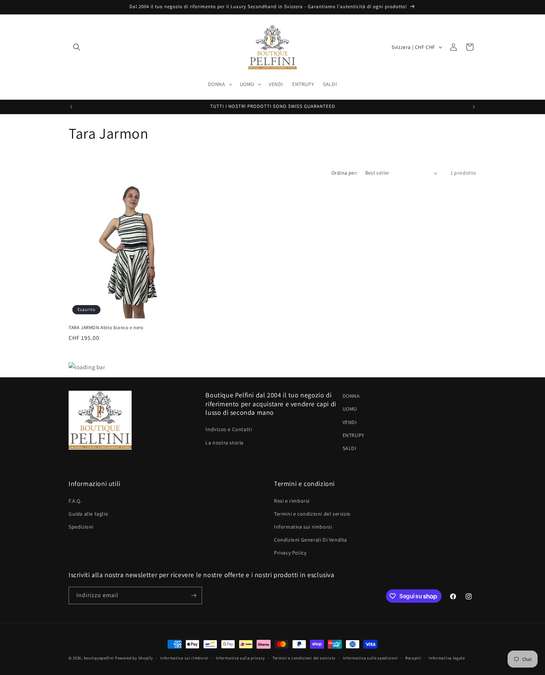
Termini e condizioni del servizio (312, 513)
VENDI (350, 422)
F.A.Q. (75, 500)
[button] (77, 47)
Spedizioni (81, 526)
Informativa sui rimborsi (303, 526)
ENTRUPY (353, 435)
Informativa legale (447, 658)
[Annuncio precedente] (71, 107)
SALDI (350, 448)
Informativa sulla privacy (240, 658)
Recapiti (413, 658)
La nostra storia (224, 442)
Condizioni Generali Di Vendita (310, 539)
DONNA (351, 396)
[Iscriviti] (193, 595)
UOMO (350, 409)
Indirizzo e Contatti (228, 429)
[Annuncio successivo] (474, 107)
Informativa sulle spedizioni (370, 658)
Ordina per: (344, 172)
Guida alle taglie (88, 513)
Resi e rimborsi (292, 500)
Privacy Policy (290, 552)
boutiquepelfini (99, 658)
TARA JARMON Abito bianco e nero (106, 328)
